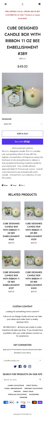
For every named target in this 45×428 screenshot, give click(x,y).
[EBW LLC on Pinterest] (24, 367)
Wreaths (17, 391)
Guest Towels (31, 385)
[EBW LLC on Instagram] (29, 367)
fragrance (6, 119)
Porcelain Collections (17, 394)
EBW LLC (22, 58)
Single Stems (28, 391)
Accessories (34, 394)
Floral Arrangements (13, 388)
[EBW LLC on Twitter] (15, 367)
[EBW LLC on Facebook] (20, 367)
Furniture (23, 397)
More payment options (22, 148)
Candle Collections (16, 385)
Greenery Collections (33, 388)
